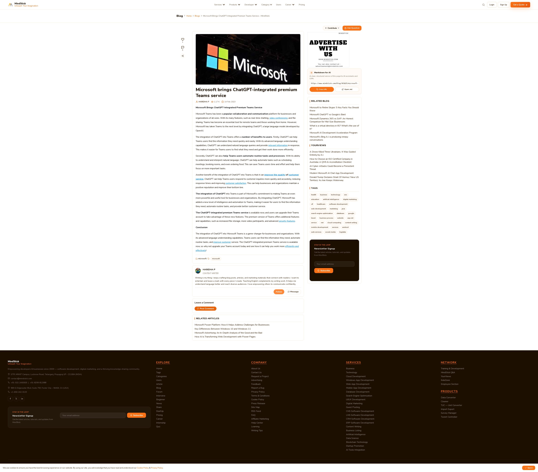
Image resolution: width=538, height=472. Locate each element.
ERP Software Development (360, 422)
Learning (255, 426)
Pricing (302, 4)
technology (335, 195)
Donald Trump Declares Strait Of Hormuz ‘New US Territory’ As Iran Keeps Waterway (334, 179)
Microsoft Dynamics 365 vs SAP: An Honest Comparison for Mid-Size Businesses (331, 120)
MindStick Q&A (448, 372)
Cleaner (444, 401)
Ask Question (353, 28)
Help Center (257, 422)
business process (326, 218)
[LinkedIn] (22, 398)
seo (345, 195)
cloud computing (334, 222)
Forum (159, 391)
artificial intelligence (331, 199)
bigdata (342, 232)
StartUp (160, 411)
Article (159, 384)
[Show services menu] (223, 5)
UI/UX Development (355, 399)
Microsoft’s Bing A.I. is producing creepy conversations (329, 138)
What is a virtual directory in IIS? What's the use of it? (334, 127)
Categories (161, 376)
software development (338, 204)
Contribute (332, 28)
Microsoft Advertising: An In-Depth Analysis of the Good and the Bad (228, 332)
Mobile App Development (358, 387)
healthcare (321, 204)
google (351, 213)
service (314, 222)
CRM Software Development (360, 418)
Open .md (348, 89)
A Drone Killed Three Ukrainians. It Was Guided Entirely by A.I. (333, 153)
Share (159, 407)
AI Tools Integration (355, 449)
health (313, 195)
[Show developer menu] (256, 5)
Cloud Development (356, 376)
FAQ (253, 415)
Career (288, 4)
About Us (255, 368)
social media (330, 232)
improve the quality (274, 174)
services (335, 227)
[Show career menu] (293, 5)
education (315, 199)
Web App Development (357, 384)
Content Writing (353, 426)
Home (189, 15)
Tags (158, 372)
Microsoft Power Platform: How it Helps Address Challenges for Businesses (232, 324)
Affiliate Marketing (260, 418)
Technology (351, 372)
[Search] (483, 4)
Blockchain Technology (357, 442)
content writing (351, 222)
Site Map (255, 407)
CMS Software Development (360, 411)
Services (218, 4)
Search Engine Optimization (359, 395)
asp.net (350, 218)
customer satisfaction (235, 183)
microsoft (202, 258)
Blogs (197, 15)
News (159, 403)
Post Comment (207, 309)
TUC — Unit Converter (451, 405)
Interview (160, 395)
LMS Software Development (360, 415)
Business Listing (353, 430)
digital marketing (350, 199)
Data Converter (448, 397)
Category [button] (265, 4)
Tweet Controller (449, 417)
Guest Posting (353, 407)
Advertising (256, 380)
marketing (334, 209)
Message (294, 291)
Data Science (352, 438)
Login (492, 4)
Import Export (447, 409)
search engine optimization (322, 213)
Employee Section (449, 384)
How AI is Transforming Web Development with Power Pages (225, 336)
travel (313, 218)
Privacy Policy (258, 391)
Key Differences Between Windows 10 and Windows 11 (223, 328)
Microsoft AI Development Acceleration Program (333, 132)
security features (287, 221)
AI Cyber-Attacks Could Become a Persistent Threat (332, 168)
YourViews (446, 376)
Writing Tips (257, 430)
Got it (530, 468)
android (345, 227)
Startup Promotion (355, 446)
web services (316, 232)
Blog (158, 387)
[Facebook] (10, 398)
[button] (182, 40)
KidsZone (445, 380)
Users (278, 4)
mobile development (319, 227)
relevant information (278, 145)
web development (318, 209)
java (343, 209)
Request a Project (260, 376)
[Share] (183, 56)
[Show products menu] (239, 5)
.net (322, 222)
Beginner (160, 399)
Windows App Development (360, 380)
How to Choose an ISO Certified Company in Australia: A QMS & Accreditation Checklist (331, 160)
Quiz (158, 426)
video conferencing (278, 118)
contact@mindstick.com (21, 378)
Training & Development (452, 368)
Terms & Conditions (260, 395)
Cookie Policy (257, 399)
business (323, 195)
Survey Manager (448, 413)
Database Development (357, 391)
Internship (161, 422)
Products (233, 4)
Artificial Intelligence (356, 434)
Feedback (256, 384)
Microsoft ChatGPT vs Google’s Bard (327, 114)
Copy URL (323, 89)
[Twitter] (16, 398)
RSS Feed (256, 411)
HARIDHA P (204, 101)
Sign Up (503, 4)
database (340, 213)
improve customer (222, 242)
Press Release (258, 403)
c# (312, 204)
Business (350, 368)
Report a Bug (257, 387)
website (340, 218)
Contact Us (256, 372)
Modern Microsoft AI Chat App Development (332, 173)
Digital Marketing (354, 403)
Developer (249, 4)
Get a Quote (519, 4)
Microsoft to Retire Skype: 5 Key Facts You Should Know (334, 109)
